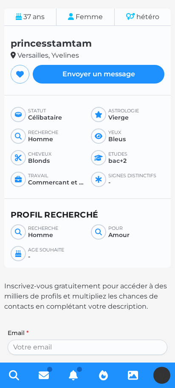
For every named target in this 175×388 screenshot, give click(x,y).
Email (18, 333)
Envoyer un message (98, 74)
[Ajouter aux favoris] (20, 74)
